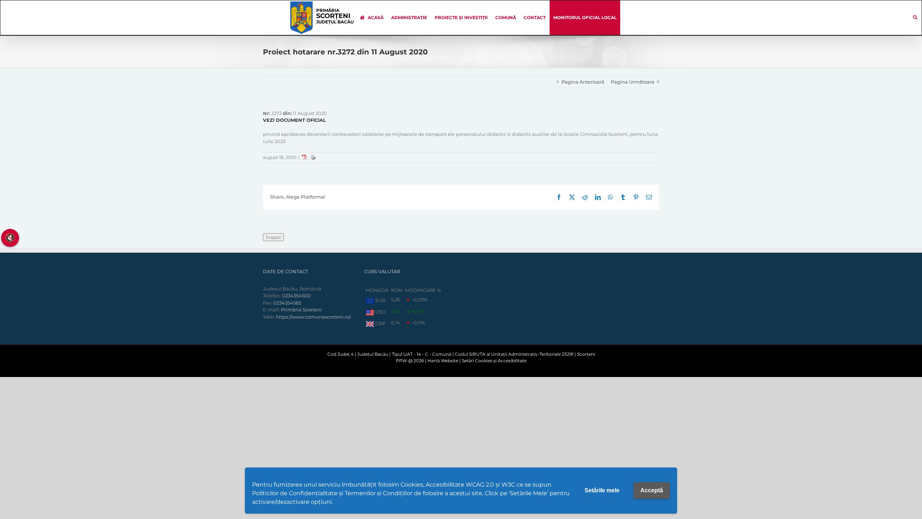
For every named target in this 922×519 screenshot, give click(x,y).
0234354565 (287, 303)
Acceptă (651, 490)
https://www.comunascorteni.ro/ (313, 317)
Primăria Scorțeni (301, 309)
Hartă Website (443, 360)
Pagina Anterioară (582, 82)
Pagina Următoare (632, 82)
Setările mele (602, 490)
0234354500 (296, 295)
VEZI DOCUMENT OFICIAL (294, 120)
